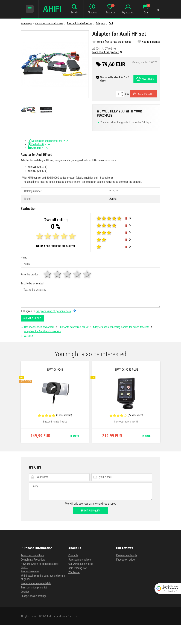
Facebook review (125, 559)
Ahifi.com (51, 616)
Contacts (73, 555)
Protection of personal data (36, 583)
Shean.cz (72, 616)
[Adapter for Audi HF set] (55, 64)
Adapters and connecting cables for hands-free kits (121, 327)
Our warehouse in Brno (80, 564)
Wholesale (74, 572)
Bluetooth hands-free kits (79, 23)
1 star (47, 274)
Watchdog (148, 79)
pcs (126, 93)
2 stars (57, 274)
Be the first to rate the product (114, 41)
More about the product (105, 52)
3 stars (67, 274)
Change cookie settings (33, 596)
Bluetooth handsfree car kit (74, 327)
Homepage (26, 23)
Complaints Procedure (33, 559)
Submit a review (33, 318)
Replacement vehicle (80, 559)
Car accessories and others (49, 23)
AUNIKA (28, 336)
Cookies (25, 591)
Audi (111, 23)
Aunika (112, 198)
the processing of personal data (53, 311)
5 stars (87, 274)
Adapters (100, 23)
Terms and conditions (32, 555)
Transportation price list (34, 587)
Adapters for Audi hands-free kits (42, 331)
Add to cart (146, 94)
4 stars (77, 274)
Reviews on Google (126, 555)
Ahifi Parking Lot (77, 568)
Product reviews (30, 571)
